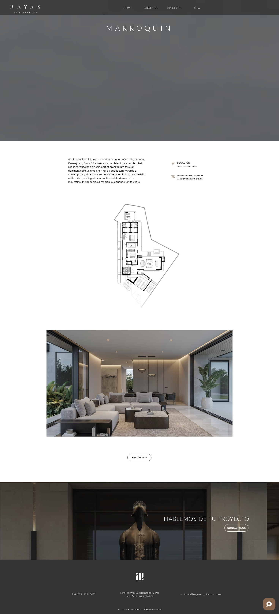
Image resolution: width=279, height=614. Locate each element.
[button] (139, 383)
